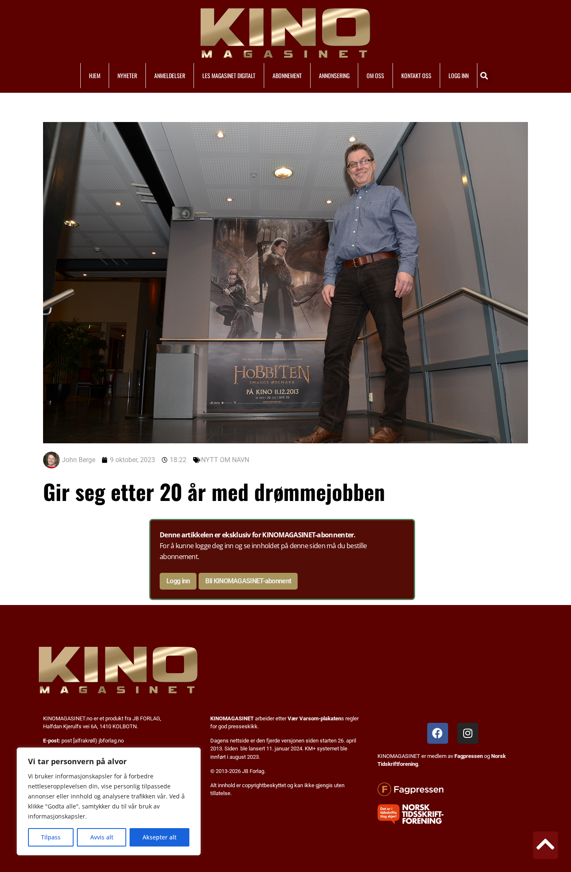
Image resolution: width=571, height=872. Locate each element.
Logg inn (178, 581)
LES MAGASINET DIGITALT (228, 75)
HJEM (94, 75)
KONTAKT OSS (416, 75)
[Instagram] (467, 733)
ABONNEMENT (287, 75)
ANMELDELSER (169, 75)
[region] (109, 801)
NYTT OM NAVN (225, 460)
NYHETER (127, 75)
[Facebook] (437, 733)
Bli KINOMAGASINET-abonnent (248, 581)
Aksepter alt (159, 837)
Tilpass (51, 837)
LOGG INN (459, 75)
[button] (484, 75)
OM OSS (375, 75)
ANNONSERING (334, 75)
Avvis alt (101, 837)
